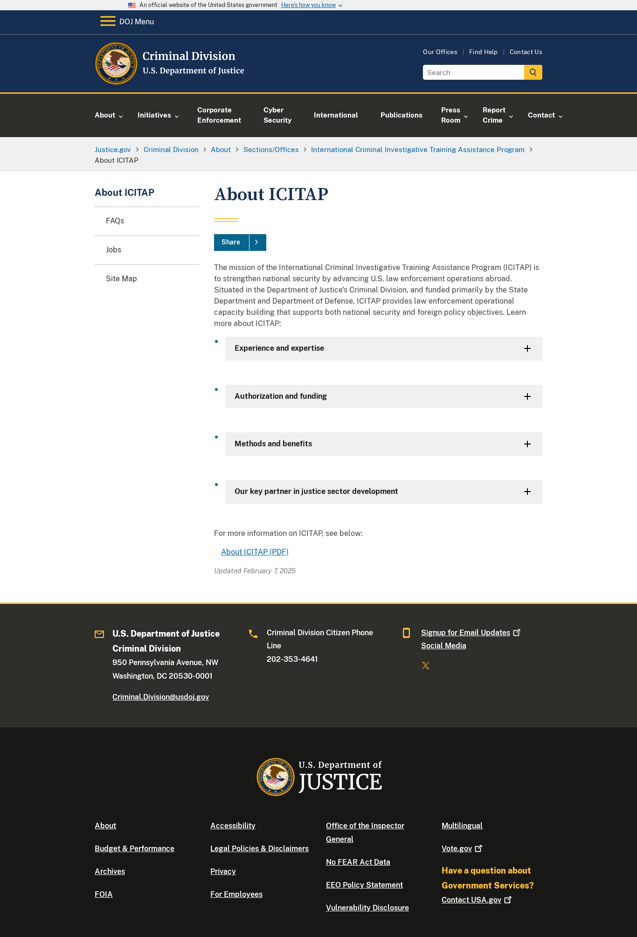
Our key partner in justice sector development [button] (316, 491)
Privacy (223, 871)
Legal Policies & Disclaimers (259, 848)
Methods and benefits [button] (273, 443)
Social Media (443, 645)
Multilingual (462, 825)
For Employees (236, 894)
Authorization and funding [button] (281, 396)
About (105, 825)
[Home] (170, 81)
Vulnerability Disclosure (367, 907)
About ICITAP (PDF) (255, 552)
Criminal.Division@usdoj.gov (160, 697)
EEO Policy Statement (364, 885)
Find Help (483, 52)
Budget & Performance (134, 848)
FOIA (104, 894)
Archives (110, 871)
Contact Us (526, 52)
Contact (471, 899)
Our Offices (440, 52)
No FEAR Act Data (358, 862)
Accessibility (233, 825)
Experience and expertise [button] (279, 348)
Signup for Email (465, 632)
